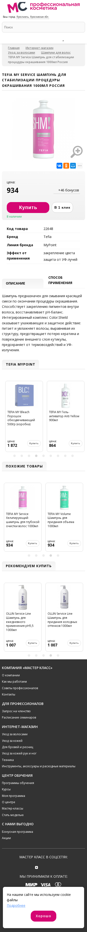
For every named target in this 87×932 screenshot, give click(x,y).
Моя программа (13, 796)
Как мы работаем (14, 681)
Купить (32, 443)
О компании (11, 675)
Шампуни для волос (56, 52)
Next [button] (80, 418)
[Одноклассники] (66, 166)
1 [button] (14, 455)
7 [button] (58, 455)
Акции (6, 838)
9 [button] (72, 455)
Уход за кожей (12, 741)
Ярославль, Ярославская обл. (32, 16)
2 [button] (21, 455)
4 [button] (36, 455)
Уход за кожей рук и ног (19, 753)
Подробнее (16, 905)
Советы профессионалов (20, 688)
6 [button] (50, 455)
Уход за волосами (21, 52)
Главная (14, 48)
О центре (8, 802)
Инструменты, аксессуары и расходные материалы (38, 766)
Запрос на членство (16, 711)
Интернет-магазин (39, 48)
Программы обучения (18, 783)
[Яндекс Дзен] (36, 866)
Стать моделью (13, 815)
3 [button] (29, 455)
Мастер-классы (12, 808)
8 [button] (65, 455)
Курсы (6, 789)
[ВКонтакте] (59, 166)
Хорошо (43, 916)
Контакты (8, 694)
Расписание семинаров (19, 717)
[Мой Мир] (73, 166)
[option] (23, 418)
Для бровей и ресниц (17, 747)
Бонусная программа (17, 832)
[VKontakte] (50, 866)
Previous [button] (6, 418)
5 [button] (43, 455)
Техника (8, 760)
